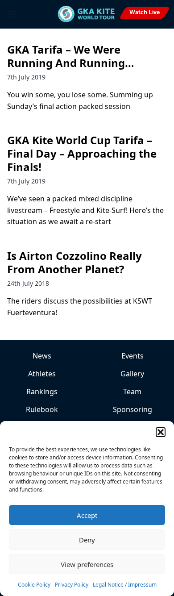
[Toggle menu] (12, 14)
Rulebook (42, 409)
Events (132, 356)
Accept (87, 515)
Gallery (132, 374)
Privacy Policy (71, 584)
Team (132, 391)
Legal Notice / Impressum (125, 584)
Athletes (42, 374)
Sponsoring (132, 409)
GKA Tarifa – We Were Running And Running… (70, 56)
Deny (87, 539)
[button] (160, 432)
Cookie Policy (34, 584)
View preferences (87, 564)
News (42, 356)
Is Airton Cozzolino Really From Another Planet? (74, 262)
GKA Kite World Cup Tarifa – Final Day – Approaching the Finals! (82, 153)
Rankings (42, 391)
